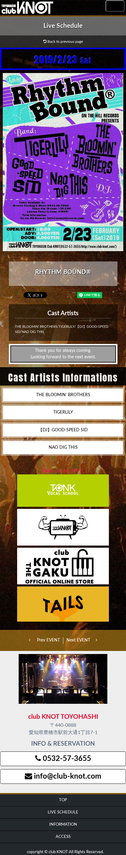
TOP (63, 800)
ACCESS (63, 837)
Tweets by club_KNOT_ (63, 471)
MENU (115, 6)
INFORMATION (63, 824)
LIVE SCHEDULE (63, 812)
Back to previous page (64, 41)
